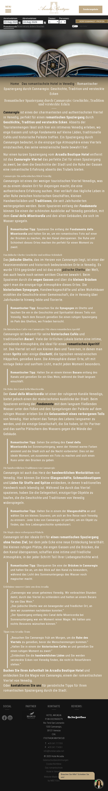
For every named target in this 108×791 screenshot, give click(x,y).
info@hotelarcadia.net (54, 751)
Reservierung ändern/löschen (30, 26)
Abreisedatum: (29, 18)
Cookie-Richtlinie (53, 763)
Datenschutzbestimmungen (55, 760)
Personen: (62, 18)
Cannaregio (11, 112)
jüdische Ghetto (73, 270)
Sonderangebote (90, 9)
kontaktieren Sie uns (26, 685)
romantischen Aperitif (83, 344)
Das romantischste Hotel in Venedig (48, 84)
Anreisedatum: (11, 18)
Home (14, 84)
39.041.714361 (56, 747)
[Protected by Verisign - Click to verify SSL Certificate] (75, 25)
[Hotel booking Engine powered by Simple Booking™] (83, 25)
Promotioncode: (10, 26)
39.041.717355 (56, 743)
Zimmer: (52, 18)
